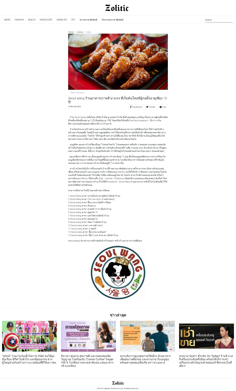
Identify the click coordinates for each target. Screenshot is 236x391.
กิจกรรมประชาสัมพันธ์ (112, 19)
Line (164, 107)
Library (80, 32)
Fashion (19, 19)
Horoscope (46, 19)
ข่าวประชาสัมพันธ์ (88, 19)
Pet (73, 19)
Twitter (152, 107)
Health (31, 19)
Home (71, 32)
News (8, 19)
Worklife (62, 19)
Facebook (137, 107)
